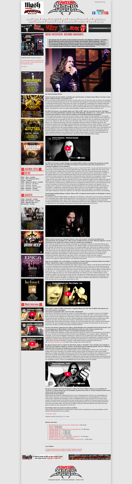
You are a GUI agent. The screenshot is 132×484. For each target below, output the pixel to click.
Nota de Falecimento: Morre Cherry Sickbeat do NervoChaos (66, 439)
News (54, 414)
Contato (51, 428)
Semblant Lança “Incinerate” (57, 438)
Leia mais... (32, 62)
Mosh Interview (32, 304)
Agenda (51, 426)
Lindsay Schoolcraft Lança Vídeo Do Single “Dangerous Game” (64, 449)
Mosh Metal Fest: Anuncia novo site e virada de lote (63, 425)
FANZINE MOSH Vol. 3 (55, 433)
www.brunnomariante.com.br (56, 342)
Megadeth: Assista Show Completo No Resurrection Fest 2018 (63, 450)
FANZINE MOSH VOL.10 (56, 435)
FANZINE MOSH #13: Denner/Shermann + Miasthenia (64, 436)
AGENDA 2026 (31, 169)
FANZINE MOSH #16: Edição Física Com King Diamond (65, 429)
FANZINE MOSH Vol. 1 (55, 430)
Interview (49, 414)
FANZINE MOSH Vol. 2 (55, 432)
